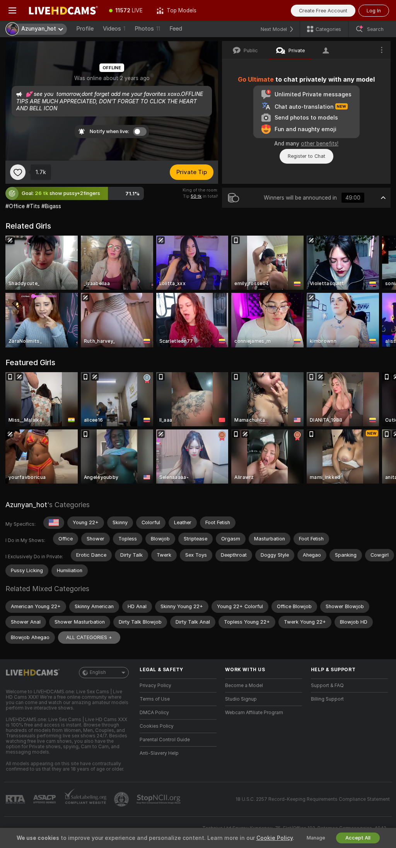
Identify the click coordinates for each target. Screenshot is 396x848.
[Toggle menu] (12, 10)
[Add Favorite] (18, 172)
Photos (147, 28)
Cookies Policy (157, 726)
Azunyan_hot (26, 505)
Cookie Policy (274, 838)
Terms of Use (155, 699)
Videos (114, 28)
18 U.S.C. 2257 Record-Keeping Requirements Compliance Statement (313, 799)
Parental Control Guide (165, 739)
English (98, 672)
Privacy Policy (155, 685)
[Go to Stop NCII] (159, 799)
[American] (53, 522)
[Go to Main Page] (63, 10)
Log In (374, 11)
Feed (175, 28)
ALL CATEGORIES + (89, 637)
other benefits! (319, 143)
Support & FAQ (327, 685)
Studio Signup (241, 699)
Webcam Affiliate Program (254, 712)
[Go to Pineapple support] (122, 799)
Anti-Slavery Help (159, 753)
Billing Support (327, 699)
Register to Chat (306, 156)
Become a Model (244, 685)
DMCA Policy (154, 712)
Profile (85, 28)
